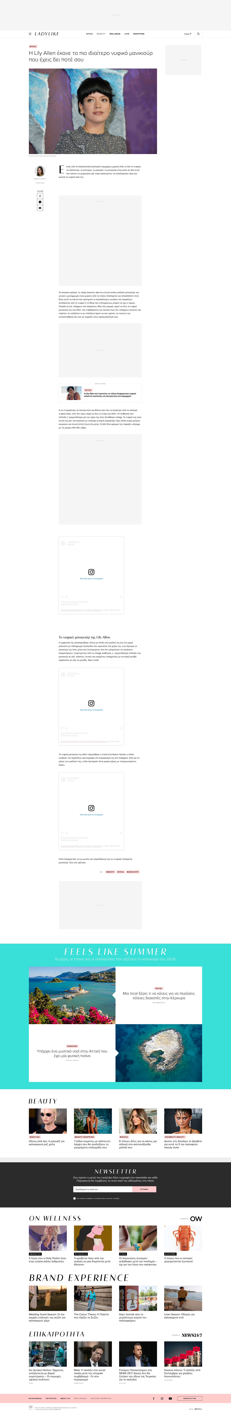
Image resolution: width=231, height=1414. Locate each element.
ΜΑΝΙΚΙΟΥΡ (133, 872)
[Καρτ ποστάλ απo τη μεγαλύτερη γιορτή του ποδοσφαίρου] (138, 1298)
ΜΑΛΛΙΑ (124, 1137)
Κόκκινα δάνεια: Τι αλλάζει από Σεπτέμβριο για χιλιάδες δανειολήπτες (182, 1373)
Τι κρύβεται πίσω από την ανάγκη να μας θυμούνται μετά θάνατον (92, 1261)
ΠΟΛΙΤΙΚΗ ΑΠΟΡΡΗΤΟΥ (101, 1398)
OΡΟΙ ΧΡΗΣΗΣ (80, 1398)
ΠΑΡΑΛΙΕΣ (72, 1046)
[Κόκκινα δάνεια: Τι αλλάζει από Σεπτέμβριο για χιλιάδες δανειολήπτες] (183, 1354)
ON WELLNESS (55, 1219)
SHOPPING (139, 34)
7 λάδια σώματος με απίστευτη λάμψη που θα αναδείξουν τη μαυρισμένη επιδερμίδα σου (92, 1144)
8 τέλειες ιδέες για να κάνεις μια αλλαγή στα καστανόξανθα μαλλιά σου (138, 1144)
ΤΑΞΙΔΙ (158, 988)
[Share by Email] (40, 208)
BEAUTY (101, 34)
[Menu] (30, 33)
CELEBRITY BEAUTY (175, 1137)
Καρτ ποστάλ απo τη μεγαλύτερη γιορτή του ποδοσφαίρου (132, 1317)
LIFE (127, 34)
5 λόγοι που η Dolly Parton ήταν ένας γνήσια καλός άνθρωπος (47, 1259)
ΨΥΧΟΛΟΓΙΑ (81, 1254)
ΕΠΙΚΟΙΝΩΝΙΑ (35, 1398)
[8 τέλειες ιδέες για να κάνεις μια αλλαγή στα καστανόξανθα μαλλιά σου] (138, 1121)
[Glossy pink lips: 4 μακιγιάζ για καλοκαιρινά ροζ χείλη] (48, 1121)
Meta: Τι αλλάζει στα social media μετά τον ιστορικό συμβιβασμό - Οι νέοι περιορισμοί (89, 1374)
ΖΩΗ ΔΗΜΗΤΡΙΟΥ (159, 1002)
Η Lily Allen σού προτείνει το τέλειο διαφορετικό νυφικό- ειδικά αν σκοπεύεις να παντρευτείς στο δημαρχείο (110, 395)
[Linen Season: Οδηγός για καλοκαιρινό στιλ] (183, 1298)
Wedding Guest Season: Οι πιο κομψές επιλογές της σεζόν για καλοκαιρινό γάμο (47, 1317)
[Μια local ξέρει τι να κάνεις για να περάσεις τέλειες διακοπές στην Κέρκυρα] (72, 995)
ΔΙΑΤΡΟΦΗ (170, 1254)
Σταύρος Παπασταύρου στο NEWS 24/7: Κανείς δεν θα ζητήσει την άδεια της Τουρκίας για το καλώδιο (137, 1374)
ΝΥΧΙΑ (33, 46)
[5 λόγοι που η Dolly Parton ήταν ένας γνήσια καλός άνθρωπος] (48, 1238)
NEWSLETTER (189, 1398)
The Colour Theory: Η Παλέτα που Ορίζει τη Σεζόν (91, 1315)
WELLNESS (115, 34)
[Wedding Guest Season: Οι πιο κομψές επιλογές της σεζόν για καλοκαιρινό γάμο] (48, 1298)
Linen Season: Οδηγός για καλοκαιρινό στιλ (179, 1315)
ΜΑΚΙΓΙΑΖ (35, 1137)
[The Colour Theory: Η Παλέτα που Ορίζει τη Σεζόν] (93, 1298)
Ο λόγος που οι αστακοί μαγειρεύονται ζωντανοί (178, 1259)
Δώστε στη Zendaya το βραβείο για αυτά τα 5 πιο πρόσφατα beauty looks (183, 1144)
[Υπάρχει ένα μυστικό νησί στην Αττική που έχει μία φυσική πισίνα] (159, 1053)
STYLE (89, 34)
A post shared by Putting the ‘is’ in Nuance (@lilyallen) (81, 610)
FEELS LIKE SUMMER (115, 952)
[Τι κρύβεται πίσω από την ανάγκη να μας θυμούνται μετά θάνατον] (93, 1238)
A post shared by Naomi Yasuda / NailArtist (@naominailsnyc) (84, 741)
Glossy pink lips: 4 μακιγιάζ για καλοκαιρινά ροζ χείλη (46, 1142)
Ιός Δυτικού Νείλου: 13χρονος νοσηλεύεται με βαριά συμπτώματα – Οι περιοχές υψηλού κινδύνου (46, 1374)
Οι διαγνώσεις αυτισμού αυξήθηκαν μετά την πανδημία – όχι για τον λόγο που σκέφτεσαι (138, 1261)
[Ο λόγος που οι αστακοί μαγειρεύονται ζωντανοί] (183, 1238)
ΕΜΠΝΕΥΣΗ (35, 1254)
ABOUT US (65, 1398)
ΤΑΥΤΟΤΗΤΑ (51, 1398)
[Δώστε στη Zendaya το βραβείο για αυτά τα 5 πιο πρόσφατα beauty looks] (183, 1121)
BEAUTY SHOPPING (84, 1137)
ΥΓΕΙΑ (123, 1254)
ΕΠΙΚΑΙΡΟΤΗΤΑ (57, 1335)
